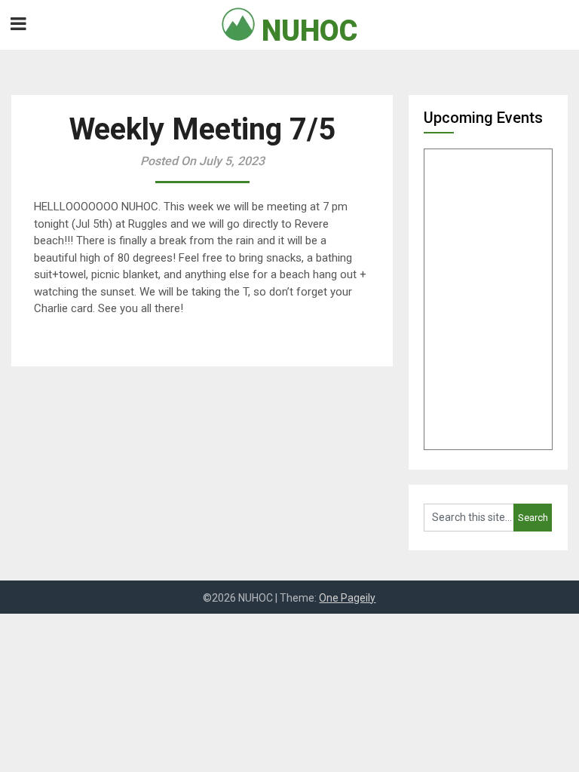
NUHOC (306, 30)
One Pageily (347, 598)
